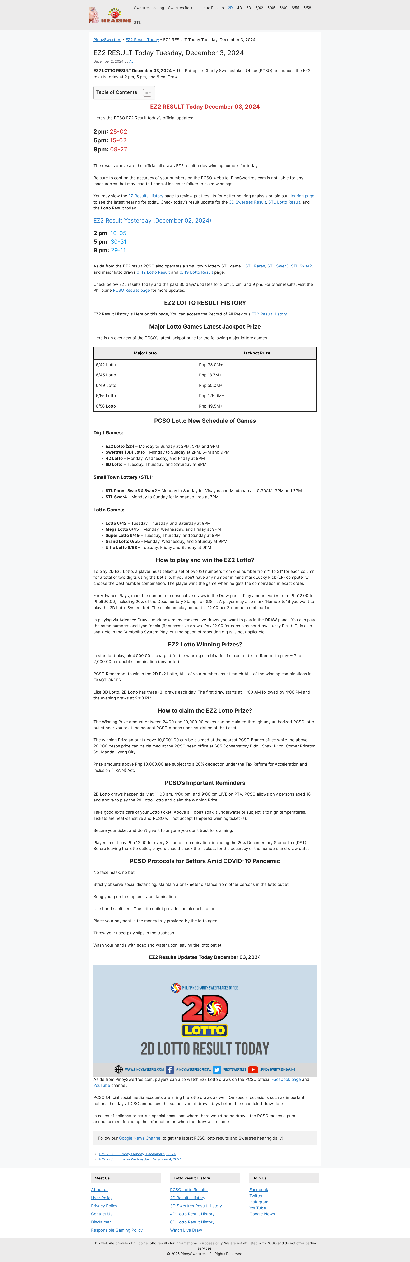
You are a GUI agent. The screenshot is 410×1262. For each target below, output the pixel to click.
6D (248, 7)
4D (239, 7)
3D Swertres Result (247, 202)
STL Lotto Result (284, 202)
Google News (262, 1214)
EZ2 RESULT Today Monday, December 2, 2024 (137, 1154)
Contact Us (101, 1214)
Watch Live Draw (186, 1230)
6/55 (295, 7)
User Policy (101, 1197)
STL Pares (255, 266)
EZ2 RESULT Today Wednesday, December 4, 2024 (140, 1159)
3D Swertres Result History (196, 1206)
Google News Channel (140, 1138)
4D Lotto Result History (192, 1214)
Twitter (256, 1196)
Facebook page (286, 1079)
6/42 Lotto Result (153, 272)
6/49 (283, 7)
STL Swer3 (278, 266)
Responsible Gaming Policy (117, 1230)
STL (137, 22)
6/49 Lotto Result (196, 272)
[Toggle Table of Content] (145, 93)
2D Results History (187, 1197)
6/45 (271, 7)
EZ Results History (145, 196)
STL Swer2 (301, 266)
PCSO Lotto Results (189, 1189)
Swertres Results (182, 7)
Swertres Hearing (149, 7)
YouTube (101, 1085)
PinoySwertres (107, 39)
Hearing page (301, 196)
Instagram (258, 1201)
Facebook (258, 1189)
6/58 (307, 7)
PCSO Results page (131, 290)
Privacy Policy (104, 1206)
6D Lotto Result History (192, 1222)
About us (99, 1189)
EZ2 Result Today (142, 39)
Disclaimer (101, 1222)
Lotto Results (213, 7)
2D (230, 7)
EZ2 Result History (269, 314)
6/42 (259, 7)
